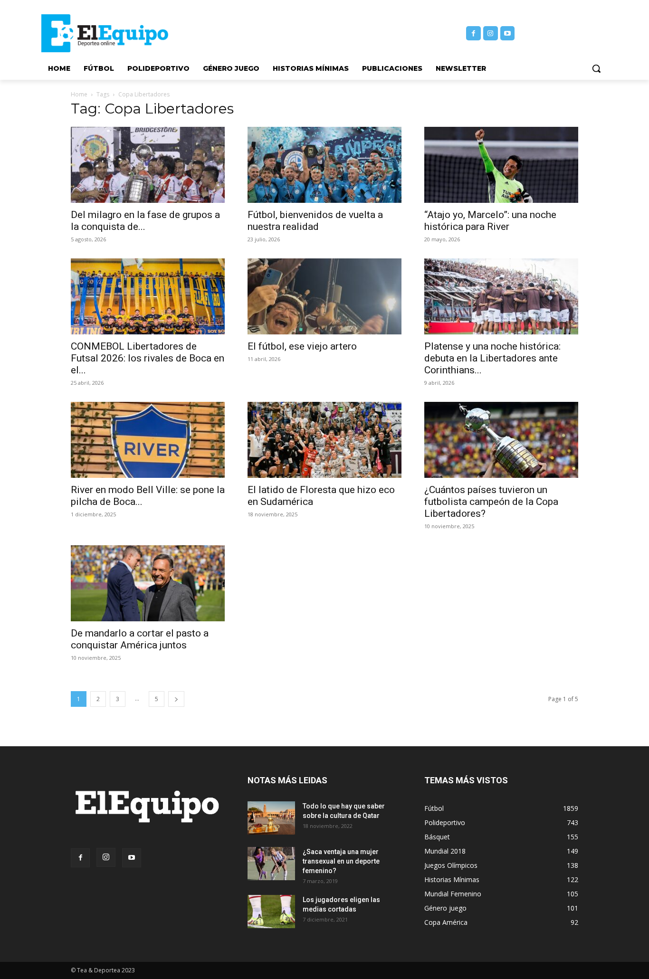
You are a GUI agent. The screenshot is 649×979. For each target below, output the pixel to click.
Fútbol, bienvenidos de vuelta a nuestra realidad (315, 220)
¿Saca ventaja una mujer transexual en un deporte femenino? (341, 861)
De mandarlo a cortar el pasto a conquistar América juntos (140, 639)
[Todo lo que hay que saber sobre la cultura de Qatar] (271, 818)
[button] (596, 68)
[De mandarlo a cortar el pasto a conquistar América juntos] (148, 583)
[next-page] (176, 699)
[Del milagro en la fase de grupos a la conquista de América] (148, 165)
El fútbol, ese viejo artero (302, 346)
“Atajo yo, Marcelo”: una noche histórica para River (490, 220)
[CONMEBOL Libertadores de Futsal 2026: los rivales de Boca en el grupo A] (148, 296)
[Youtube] (507, 33)
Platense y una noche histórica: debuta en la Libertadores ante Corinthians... (492, 358)
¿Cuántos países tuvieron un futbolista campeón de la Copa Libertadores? (491, 501)
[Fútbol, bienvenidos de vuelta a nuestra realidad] (324, 165)
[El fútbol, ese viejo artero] (324, 296)
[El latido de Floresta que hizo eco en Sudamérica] (324, 440)
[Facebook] (473, 33)
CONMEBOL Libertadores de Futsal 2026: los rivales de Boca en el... (147, 358)
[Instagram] (490, 33)
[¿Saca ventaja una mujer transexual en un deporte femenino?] (271, 863)
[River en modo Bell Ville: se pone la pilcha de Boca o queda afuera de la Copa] (148, 440)
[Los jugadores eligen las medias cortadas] (271, 911)
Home (79, 94)
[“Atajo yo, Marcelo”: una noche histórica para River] (501, 165)
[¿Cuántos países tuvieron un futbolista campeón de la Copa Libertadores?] (501, 440)
